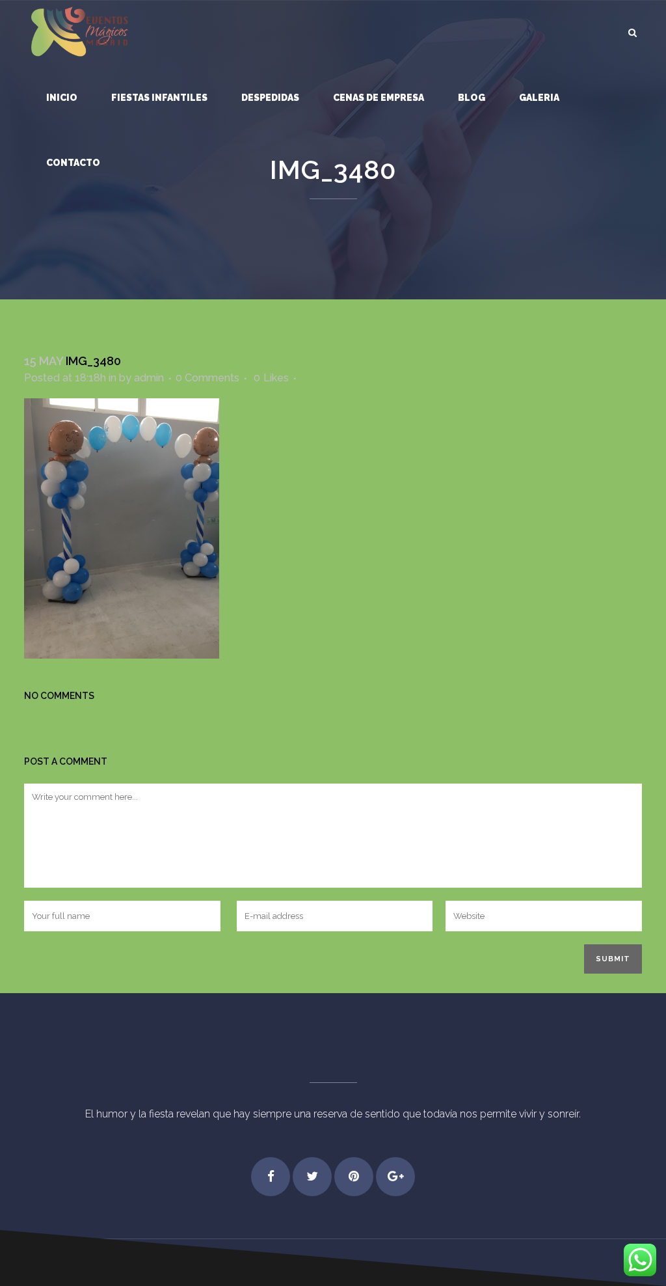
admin (149, 378)
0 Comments (207, 378)
